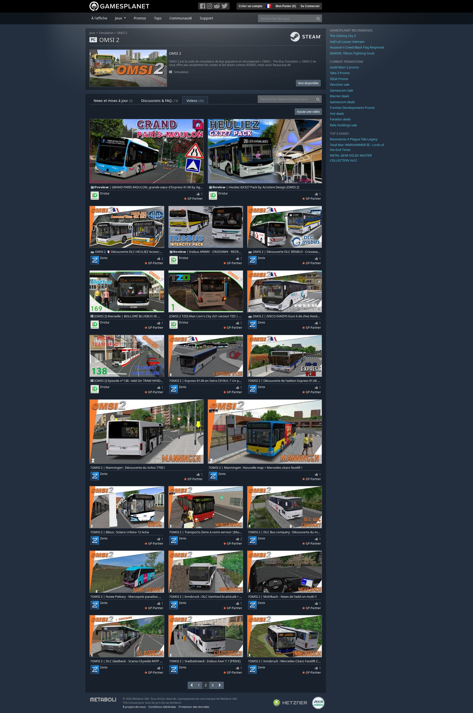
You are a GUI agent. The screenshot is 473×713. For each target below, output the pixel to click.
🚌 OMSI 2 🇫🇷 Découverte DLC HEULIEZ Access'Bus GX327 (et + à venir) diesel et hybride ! (126, 252)
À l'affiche (99, 18)
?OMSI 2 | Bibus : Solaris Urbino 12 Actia (119, 532)
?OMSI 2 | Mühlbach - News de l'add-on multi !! (282, 597)
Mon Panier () (286, 6)
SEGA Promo (339, 79)
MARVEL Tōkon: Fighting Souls (352, 53)
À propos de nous (134, 707)
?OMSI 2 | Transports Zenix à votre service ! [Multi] (205, 532)
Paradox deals (340, 119)
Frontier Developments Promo (352, 107)
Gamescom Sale (341, 90)
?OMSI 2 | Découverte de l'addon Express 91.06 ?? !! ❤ (284, 381)
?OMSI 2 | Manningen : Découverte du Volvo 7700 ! (127, 468)
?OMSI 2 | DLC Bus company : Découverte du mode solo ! (284, 532)
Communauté (180, 18)
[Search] (318, 18)
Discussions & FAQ (159, 100)
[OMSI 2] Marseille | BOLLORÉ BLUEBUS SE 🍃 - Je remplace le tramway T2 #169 (128, 316)
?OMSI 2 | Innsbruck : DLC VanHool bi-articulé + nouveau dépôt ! (205, 597)
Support (206, 18)
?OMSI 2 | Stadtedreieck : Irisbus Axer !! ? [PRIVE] (204, 661)
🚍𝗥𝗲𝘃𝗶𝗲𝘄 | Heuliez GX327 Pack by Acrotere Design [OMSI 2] (254, 187)
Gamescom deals (342, 102)
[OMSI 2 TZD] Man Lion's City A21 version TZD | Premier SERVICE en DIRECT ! (205, 316)
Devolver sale (339, 84)
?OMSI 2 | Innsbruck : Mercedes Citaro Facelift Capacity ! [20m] (284, 661)
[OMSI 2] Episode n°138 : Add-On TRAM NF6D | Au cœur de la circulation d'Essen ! (128, 381)
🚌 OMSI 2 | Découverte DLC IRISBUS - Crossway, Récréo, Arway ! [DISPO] (284, 252)
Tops (158, 18)
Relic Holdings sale (343, 125)
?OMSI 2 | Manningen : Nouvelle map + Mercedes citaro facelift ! (255, 468)
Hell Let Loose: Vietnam (347, 41)
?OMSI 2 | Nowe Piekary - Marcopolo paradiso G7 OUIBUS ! (126, 597)
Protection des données (194, 707)
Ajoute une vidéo (308, 112)
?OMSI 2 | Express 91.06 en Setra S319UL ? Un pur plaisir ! (205, 381)
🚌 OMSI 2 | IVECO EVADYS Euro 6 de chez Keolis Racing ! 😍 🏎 (284, 316)
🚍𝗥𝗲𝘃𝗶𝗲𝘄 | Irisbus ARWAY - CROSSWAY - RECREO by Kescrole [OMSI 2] (205, 252)
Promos (140, 18)
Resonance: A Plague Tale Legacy (354, 139)
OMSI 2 (122, 33)
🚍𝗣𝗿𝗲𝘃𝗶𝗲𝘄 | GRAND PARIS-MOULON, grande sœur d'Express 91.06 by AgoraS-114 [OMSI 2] (146, 187)
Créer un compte (250, 6)
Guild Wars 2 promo (344, 67)
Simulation (106, 33)
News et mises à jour (113, 100)
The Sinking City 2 (343, 35)
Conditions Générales (162, 707)
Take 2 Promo (340, 73)
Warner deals (339, 96)
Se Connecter (310, 6)
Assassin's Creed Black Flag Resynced (357, 47)
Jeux (92, 33)
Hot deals (337, 113)
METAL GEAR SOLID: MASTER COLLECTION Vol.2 (351, 157)
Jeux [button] (119, 18)
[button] (268, 5)
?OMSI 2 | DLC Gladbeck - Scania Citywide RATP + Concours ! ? (126, 661)
